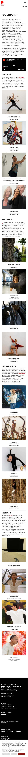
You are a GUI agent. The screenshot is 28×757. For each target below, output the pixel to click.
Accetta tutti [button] (21, 754)
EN (26, 6)
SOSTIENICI (4, 737)
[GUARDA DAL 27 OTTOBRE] (14, 550)
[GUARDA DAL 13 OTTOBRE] (14, 344)
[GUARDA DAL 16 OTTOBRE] (14, 397)
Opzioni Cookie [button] (5, 754)
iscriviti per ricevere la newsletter (11, 731)
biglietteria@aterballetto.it (9, 708)
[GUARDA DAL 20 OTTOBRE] (14, 491)
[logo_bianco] (3, 1)
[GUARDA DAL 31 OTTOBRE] (14, 643)
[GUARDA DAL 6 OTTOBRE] (14, 197)
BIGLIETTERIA (5, 738)
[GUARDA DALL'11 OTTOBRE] (14, 281)
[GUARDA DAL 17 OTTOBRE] (14, 428)
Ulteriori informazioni (14, 751)
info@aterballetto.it (7, 696)
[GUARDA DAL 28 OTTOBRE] (14, 581)
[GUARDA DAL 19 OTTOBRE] (14, 459)
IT (23, 6)
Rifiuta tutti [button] (13, 754)
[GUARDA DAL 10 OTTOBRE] (14, 250)
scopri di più (4, 722)
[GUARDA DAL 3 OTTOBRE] (14, 102)
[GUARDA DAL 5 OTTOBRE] (14, 165)
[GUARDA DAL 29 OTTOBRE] (14, 612)
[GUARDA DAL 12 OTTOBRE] (14, 313)
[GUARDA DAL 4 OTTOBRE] (14, 133)
